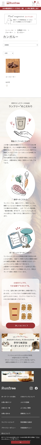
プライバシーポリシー (8, 428)
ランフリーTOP (9, 30)
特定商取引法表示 (26, 422)
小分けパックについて (27, 397)
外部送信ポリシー (26, 428)
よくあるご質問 (25, 408)
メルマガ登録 (24, 402)
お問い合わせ (5, 413)
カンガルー (21, 32)
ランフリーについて (7, 422)
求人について (5, 433)
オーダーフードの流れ (8, 397)
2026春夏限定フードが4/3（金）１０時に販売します (20, 8)
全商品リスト (22, 30)
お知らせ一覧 (5, 408)
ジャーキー (9, 32)
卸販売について (25, 413)
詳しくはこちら (20, 325)
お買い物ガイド (6, 402)
